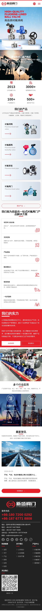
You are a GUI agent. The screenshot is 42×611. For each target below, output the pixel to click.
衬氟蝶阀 (37, 553)
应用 (5, 563)
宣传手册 (21, 556)
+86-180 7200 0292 (17, 515)
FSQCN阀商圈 (29, 602)
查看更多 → (21, 491)
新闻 (5, 559)
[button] (20, 45)
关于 (5, 553)
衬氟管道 (37, 556)
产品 (5, 556)
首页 (5, 549)
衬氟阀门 (37, 559)
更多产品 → (21, 206)
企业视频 (21, 553)
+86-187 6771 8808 (17, 518)
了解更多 (9, 422)
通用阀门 (37, 563)
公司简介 (21, 549)
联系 (5, 566)
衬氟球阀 (37, 549)
